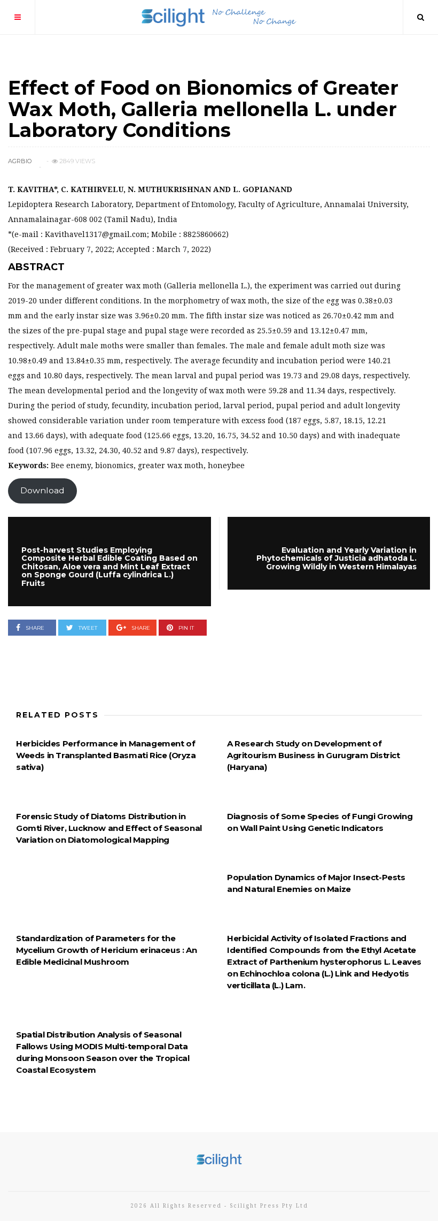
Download (42, 490)
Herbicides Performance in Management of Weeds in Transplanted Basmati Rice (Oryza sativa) (106, 755)
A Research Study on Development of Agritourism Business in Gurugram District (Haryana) (313, 755)
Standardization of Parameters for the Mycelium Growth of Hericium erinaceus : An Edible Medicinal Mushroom (106, 950)
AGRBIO (20, 161)
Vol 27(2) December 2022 (57, 67)
